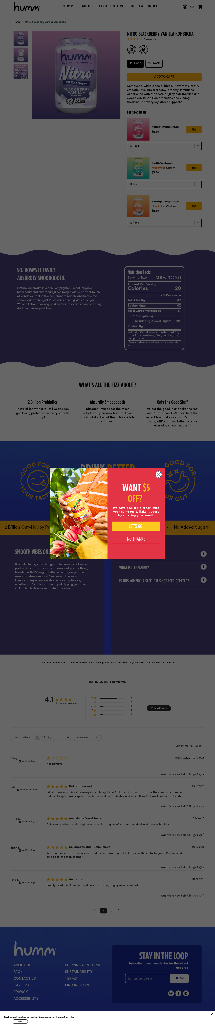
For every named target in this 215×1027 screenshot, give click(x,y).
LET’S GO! (136, 526)
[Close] (211, 1014)
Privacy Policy (69, 1017)
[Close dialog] (158, 474)
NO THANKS (136, 539)
